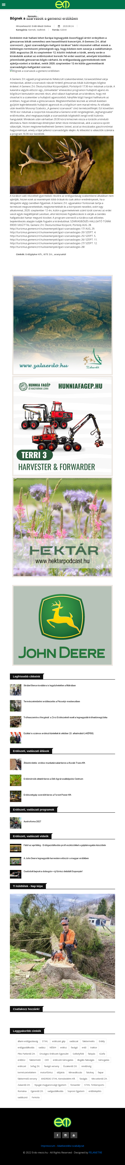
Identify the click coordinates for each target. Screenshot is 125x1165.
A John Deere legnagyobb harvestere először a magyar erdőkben (56, 858)
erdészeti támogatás (63, 1060)
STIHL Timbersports (94, 1084)
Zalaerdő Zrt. (24, 1084)
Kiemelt (32, 29)
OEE (47, 1060)
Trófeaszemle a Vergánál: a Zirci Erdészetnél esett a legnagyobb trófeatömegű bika (65, 717)
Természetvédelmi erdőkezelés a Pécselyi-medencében (52, 701)
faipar (101, 1072)
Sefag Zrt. (35, 1066)
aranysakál (60, 254)
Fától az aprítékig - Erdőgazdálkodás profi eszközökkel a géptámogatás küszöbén (65, 845)
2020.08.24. (68, 26)
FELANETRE (95, 1152)
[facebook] (57, 1135)
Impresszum (48, 1146)
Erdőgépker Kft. (33, 254)
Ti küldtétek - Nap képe (28, 886)
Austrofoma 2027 (32, 821)
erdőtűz (21, 1060)
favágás (83, 1078)
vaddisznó (23, 1097)
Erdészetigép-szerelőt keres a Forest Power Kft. (48, 795)
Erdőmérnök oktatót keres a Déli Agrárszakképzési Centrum (53, 779)
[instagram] (65, 1135)
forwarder (75, 1084)
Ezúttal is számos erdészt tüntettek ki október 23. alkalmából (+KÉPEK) (59, 733)
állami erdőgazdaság (28, 1041)
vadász (42, 1047)
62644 (63, 29)
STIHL (45, 1041)
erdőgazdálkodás (26, 1047)
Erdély (102, 1041)
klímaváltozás (75, 1072)
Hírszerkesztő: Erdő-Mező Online (33, 26)
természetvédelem (27, 1072)
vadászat (74, 1041)
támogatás (103, 1060)
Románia (22, 1091)
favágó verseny (51, 1066)
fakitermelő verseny (27, 1078)
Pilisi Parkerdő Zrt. (26, 1053)
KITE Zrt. (48, 254)
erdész (63, 1047)
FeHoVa (35, 1097)
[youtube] (73, 1135)
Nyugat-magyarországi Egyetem (50, 1084)
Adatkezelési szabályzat (70, 1146)
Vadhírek (41, 29)
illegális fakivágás (85, 1060)
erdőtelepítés (95, 1091)
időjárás (61, 1072)
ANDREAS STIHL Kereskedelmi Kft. (58, 1078)
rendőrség (86, 1066)
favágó (74, 1047)
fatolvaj (90, 1072)
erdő (84, 1047)
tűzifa (102, 1053)
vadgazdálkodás (55, 1091)
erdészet (22, 1066)
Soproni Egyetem (76, 1091)
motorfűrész (46, 1072)
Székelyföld (78, 1053)
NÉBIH (53, 1047)
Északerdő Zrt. (70, 1066)
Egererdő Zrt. (37, 1091)
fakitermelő (35, 1060)
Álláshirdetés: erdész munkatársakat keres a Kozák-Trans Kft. (55, 763)
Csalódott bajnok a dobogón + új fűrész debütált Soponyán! (53, 871)
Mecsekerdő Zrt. (99, 1078)
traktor (93, 1047)
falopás (91, 1053)
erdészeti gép (58, 1041)
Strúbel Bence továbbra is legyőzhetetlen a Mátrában (50, 685)
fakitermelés (88, 1041)
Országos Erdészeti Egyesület (54, 1053)
